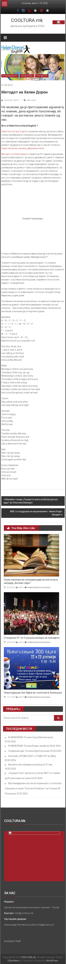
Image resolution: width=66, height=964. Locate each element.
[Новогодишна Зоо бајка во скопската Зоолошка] (31, 668)
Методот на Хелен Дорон (14, 154)
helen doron (31, 100)
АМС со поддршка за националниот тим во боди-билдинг (36, 513)
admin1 (21, 587)
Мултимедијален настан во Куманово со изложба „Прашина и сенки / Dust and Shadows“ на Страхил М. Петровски (33, 788)
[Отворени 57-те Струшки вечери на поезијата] (31, 613)
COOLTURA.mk (27, 20)
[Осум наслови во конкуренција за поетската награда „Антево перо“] (31, 555)
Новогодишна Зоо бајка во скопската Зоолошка (33, 692)
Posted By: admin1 (12, 100)
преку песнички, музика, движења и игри (22, 148)
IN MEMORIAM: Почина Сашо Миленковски (30, 737)
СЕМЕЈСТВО (27, 76)
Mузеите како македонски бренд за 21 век (30, 764)
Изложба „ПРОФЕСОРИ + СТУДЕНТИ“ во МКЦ (32, 756)
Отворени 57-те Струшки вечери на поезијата (31, 637)
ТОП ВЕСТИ (42, 76)
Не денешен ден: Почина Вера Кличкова (29, 751)
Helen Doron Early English (14, 131)
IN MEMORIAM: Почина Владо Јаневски (28, 746)
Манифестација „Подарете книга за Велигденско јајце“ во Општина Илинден (31, 501)
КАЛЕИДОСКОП (10, 76)
